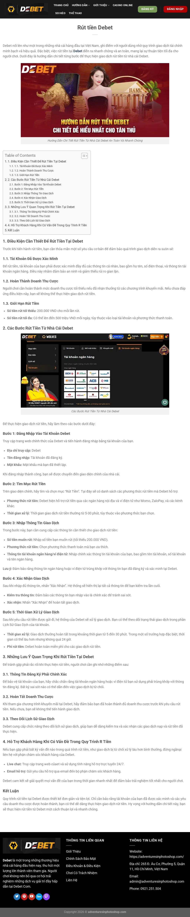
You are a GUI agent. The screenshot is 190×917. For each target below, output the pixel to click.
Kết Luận (13, 230)
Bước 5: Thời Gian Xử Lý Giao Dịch (33, 202)
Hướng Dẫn (80, 5)
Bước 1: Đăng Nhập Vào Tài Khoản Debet (37, 184)
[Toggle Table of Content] (82, 156)
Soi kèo (60, 13)
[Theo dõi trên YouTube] (31, 896)
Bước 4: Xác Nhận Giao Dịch (30, 197)
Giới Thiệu (73, 851)
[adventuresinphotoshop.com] (25, 9)
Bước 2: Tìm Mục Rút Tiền (29, 188)
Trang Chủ (61, 5)
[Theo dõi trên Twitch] (46, 896)
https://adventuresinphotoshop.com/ (157, 857)
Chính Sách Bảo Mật (81, 859)
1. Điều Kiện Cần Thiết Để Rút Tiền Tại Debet (37, 161)
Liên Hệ (71, 880)
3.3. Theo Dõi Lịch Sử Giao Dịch (32, 220)
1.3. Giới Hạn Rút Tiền (26, 175)
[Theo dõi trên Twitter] (17, 896)
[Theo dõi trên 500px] (39, 896)
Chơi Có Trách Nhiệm (81, 873)
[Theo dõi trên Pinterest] (24, 896)
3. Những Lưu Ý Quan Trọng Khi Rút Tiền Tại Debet (41, 207)
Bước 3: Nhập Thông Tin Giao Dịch (34, 193)
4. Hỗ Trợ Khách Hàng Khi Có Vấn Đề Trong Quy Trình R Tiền (47, 225)
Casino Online (123, 5)
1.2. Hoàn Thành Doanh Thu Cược (34, 170)
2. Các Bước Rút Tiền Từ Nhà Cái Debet (33, 180)
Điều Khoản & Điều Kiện (83, 866)
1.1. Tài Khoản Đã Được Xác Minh (33, 166)
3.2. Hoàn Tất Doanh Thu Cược (32, 216)
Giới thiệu (100, 5)
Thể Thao (75, 13)
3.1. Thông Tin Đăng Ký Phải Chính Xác (36, 211)
